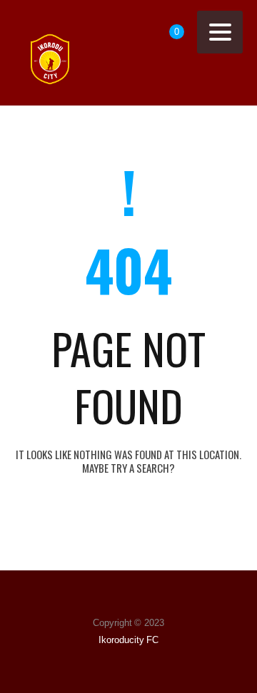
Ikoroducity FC (129, 640)
